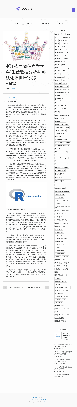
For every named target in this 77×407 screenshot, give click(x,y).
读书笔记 (58, 312)
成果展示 (65, 256)
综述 (64, 299)
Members (30, 23)
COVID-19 (58, 55)
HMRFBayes (59, 86)
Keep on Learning (60, 103)
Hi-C (66, 86)
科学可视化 (58, 296)
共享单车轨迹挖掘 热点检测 (62, 207)
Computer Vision (60, 61)
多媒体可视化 (59, 232)
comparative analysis (61, 158)
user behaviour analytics (62, 191)
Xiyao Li (14, 88)
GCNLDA (58, 83)
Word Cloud (58, 152)
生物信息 (58, 278)
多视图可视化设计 (60, 241)
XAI (65, 152)
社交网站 (65, 290)
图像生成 (65, 223)
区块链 (57, 211)
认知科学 (66, 308)
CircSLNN (66, 55)
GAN (63, 80)
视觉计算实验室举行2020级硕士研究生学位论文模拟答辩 (17, 287)
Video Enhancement (61, 139)
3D (56, 40)
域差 (64, 226)
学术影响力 (58, 247)
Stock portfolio (59, 127)
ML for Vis (64, 106)
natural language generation (60, 174)
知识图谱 (58, 284)
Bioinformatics (65, 43)
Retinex (57, 121)
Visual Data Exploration (62, 145)
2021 (56, 37)
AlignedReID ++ (64, 40)
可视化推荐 (58, 217)
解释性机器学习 (59, 305)
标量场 (65, 266)
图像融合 (58, 226)
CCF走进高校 (59, 52)
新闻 (64, 260)
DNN (56, 68)
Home (16, 23)
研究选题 (58, 290)
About (61, 23)
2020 (68, 34)
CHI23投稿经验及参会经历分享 (35, 287)
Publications (46, 23)
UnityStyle (58, 136)
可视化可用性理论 (60, 214)
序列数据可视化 (59, 253)
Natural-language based (62, 115)
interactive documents (61, 167)
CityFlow (57, 58)
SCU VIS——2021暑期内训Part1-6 (67, 335)
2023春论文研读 (65, 37)
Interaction (58, 95)
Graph (65, 83)
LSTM (57, 106)
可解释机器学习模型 (61, 220)
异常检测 (58, 256)
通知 (68, 315)
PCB (56, 118)
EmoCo (57, 74)
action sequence (60, 155)
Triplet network (59, 133)
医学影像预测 (65, 211)
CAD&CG (58, 49)
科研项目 (66, 296)
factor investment (60, 161)
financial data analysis (61, 164)
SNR (63, 121)
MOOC (57, 109)
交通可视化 (58, 203)
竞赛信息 (58, 299)
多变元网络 (58, 229)
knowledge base (60, 170)
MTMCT (64, 109)
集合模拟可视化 (59, 318)
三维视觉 (58, 200)
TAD (67, 127)
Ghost (46, 402)
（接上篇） (11, 97)
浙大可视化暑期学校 (61, 275)
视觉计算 (36, 397)
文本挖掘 (58, 260)
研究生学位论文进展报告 (62, 287)
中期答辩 (65, 200)
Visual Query (59, 149)
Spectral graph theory (61, 124)
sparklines (58, 185)
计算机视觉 (58, 308)
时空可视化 (58, 263)
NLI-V (57, 112)
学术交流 (58, 244)
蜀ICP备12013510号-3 (38, 400)
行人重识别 (58, 302)
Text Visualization (60, 130)
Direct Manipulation (60, 71)
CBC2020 (66, 49)
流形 (56, 272)
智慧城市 (66, 263)
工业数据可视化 (59, 250)
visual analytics (59, 194)
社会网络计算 (59, 293)
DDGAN (57, 65)
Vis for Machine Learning (62, 142)
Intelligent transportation (62, 92)
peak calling (58, 177)
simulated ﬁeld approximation (59, 181)
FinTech (57, 80)
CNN (67, 52)
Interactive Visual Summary (60, 99)
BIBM (57, 43)
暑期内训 (58, 266)
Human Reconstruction (62, 89)
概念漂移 (58, 269)
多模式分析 (58, 235)
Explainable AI (59, 77)
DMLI (63, 65)
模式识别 (65, 269)
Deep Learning (64, 68)
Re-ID (62, 118)
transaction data (60, 188)
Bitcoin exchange (60, 46)
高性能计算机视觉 (60, 321)
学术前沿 (65, 244)
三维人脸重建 (59, 197)
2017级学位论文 (60, 34)
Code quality (66, 58)
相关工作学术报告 (60, 281)
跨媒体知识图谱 (59, 315)
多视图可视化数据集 (61, 238)
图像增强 (58, 223)
